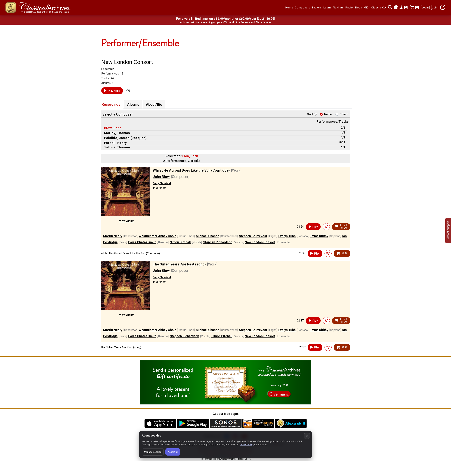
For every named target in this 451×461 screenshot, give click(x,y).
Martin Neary (112, 236)
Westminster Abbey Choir (157, 236)
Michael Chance (207, 236)
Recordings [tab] (111, 104)
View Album (126, 221)
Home (289, 7)
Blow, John (113, 128)
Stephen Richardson (217, 242)
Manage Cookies (152, 452)
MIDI (367, 7)
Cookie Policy (247, 444)
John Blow (161, 177)
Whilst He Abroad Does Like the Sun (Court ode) (191, 170)
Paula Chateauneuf (142, 242)
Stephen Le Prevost (253, 236)
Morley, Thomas (117, 133)
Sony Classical (162, 183)
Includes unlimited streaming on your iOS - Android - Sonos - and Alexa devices (225, 22)
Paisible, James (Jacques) (125, 138)
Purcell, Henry (115, 143)
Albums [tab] (133, 104)
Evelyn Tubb (287, 236)
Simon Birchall (180, 242)
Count (344, 114)
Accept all (173, 452)
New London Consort (260, 242)
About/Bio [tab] (154, 104)
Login (425, 7)
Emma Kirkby (319, 236)
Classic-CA (378, 7)
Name (328, 114)
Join (435, 7)
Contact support (448, 230)
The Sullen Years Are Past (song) (179, 264)
